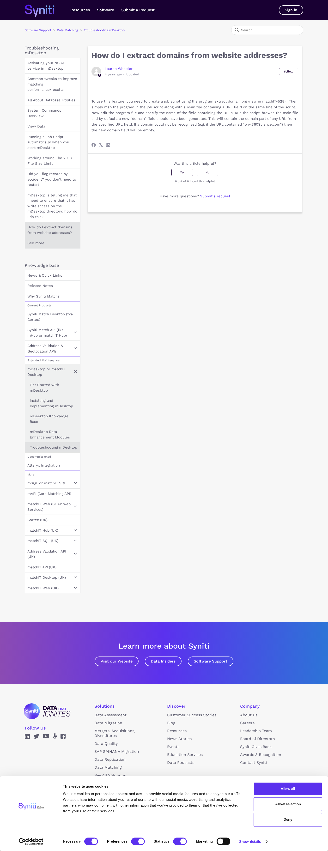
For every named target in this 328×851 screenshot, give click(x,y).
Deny (288, 819)
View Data (36, 126)
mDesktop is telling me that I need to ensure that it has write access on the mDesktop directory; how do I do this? (52, 206)
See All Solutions (110, 775)
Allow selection (288, 804)
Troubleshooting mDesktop (104, 30)
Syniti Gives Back (256, 746)
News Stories (179, 738)
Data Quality (106, 743)
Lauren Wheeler (119, 69)
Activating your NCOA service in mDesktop (45, 66)
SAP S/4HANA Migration (116, 751)
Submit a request (215, 196)
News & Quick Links (44, 275)
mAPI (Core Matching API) (49, 494)
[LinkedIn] (108, 145)
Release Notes (40, 286)
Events (173, 746)
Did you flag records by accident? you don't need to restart (51, 179)
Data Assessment (110, 715)
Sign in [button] (291, 10)
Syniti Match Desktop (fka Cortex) (50, 317)
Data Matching (67, 30)
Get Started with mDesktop (44, 388)
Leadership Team (256, 731)
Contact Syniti (253, 762)
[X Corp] (101, 145)
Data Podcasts (180, 762)
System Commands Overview (44, 113)
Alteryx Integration (43, 465)
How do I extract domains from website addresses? (49, 230)
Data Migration (108, 723)
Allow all (288, 789)
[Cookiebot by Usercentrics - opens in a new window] (31, 841)
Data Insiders (163, 661)
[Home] (44, 10)
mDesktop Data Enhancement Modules (50, 434)
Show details (250, 841)
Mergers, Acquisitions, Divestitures (114, 733)
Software (105, 10)
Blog (171, 723)
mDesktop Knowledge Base (49, 419)
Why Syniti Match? (43, 296)
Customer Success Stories (191, 715)
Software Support (38, 30)
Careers (247, 723)
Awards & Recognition (260, 754)
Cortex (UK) (37, 520)
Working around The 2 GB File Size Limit (49, 161)
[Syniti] (47, 711)
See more (35, 243)
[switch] (138, 841)
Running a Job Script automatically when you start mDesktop (48, 142)
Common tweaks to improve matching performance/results (52, 84)
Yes (182, 172)
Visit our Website (117, 661)
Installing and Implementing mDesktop (51, 403)
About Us (248, 715)
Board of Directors (257, 738)
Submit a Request (138, 10)
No (207, 172)
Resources (80, 10)
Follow (288, 71)
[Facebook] (93, 145)
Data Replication (110, 759)
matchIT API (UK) (41, 567)
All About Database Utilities (51, 100)
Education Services (185, 754)
